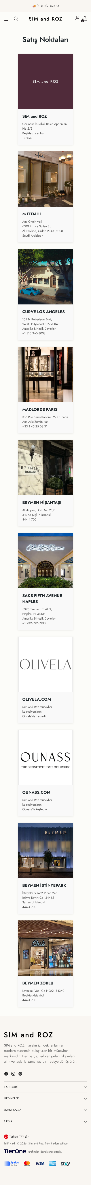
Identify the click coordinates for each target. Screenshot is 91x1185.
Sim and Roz (35, 1144)
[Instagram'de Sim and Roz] (13, 1075)
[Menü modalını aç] (6, 18)
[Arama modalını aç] (15, 18)
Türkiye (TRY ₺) (18, 1137)
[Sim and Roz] (45, 19)
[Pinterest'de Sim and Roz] (20, 1075)
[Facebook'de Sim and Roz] (6, 1075)
